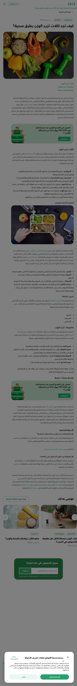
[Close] (63, 661)
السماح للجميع (54, 677)
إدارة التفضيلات (14, 658)
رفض (24, 677)
